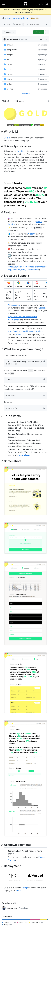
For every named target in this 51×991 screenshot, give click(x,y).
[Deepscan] (13, 125)
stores (9, 79)
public (9, 69)
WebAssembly (14, 305)
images (10, 55)
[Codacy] (26, 125)
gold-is (24, 18)
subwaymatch (12, 18)
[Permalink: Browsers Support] (2, 275)
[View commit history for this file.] (46, 39)
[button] (44, 361)
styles (9, 84)
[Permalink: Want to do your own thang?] (2, 349)
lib (8, 59)
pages (9, 64)
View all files (25, 94)
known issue (21, 334)
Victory (31, 234)
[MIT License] (39, 125)
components (12, 50)
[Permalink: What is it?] (2, 131)
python (9, 74)
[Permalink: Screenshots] (2, 461)
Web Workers (14, 320)
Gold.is (7, 138)
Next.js (25, 887)
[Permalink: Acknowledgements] (2, 844)
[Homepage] (25, 4)
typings (10, 89)
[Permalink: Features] (2, 212)
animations (11, 45)
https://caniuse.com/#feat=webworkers (25, 331)
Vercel (18, 890)
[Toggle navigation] (3, 3)
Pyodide (20, 151)
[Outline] (48, 101)
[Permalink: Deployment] (2, 866)
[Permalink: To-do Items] (2, 416)
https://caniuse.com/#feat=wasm (22, 316)
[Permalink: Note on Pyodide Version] (2, 146)
